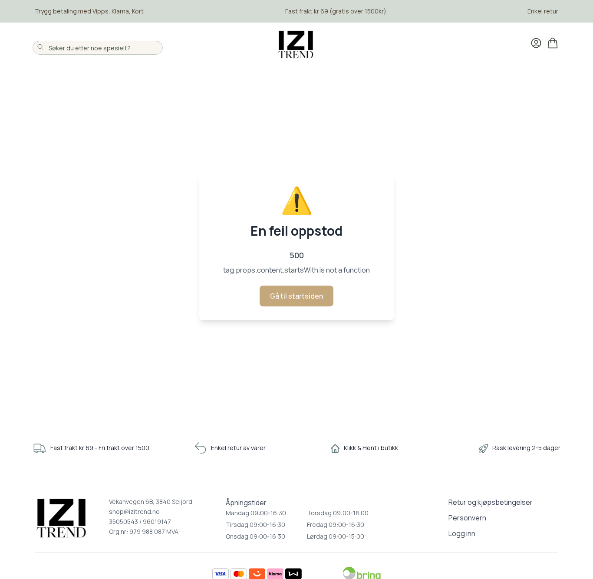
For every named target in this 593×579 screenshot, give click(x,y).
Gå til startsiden (296, 296)
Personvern (467, 518)
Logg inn (461, 533)
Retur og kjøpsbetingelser (490, 502)
